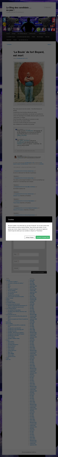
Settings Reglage (30, 237)
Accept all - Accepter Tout (43, 237)
